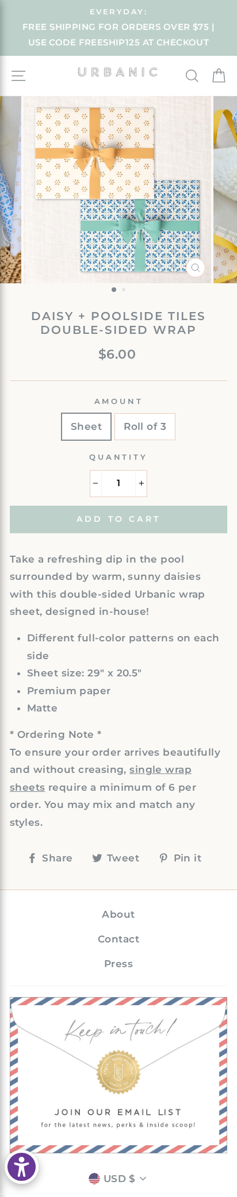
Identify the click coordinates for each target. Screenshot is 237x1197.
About (118, 914)
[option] (118, 28)
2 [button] (125, 291)
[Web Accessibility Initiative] (21, 1166)
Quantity (118, 457)
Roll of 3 (145, 426)
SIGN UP (119, 1075)
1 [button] (114, 290)
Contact (118, 939)
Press (118, 963)
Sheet (86, 426)
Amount (118, 401)
